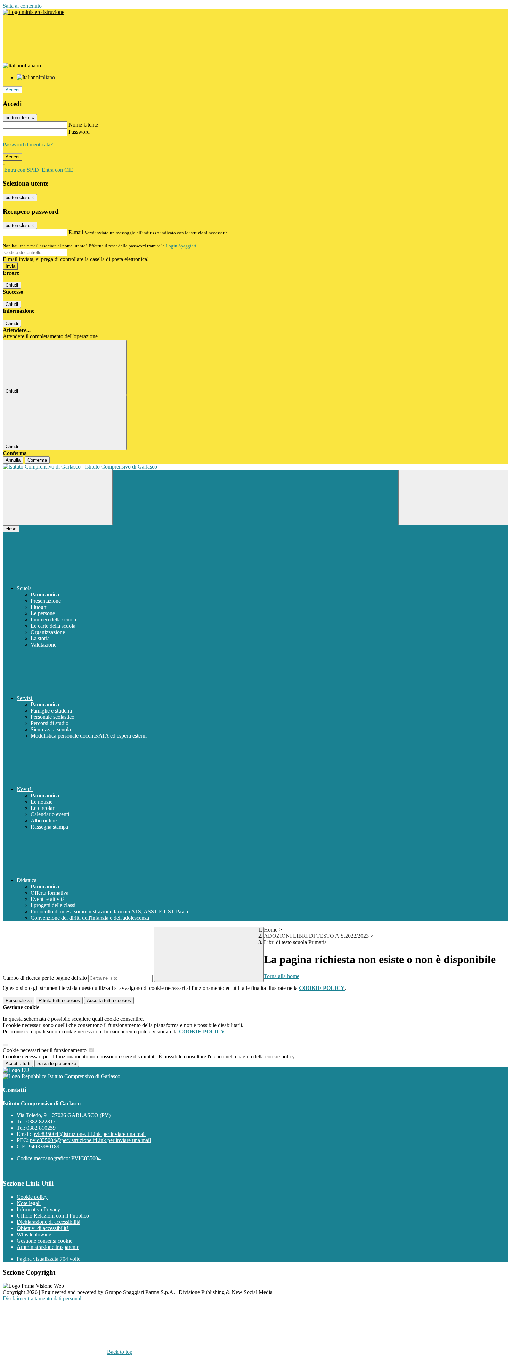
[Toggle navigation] (58, 497)
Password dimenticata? (28, 144)
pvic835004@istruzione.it (89, 1134)
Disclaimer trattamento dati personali (43, 1298)
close (11, 528)
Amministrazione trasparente (48, 1247)
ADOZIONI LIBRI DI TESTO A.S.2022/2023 (316, 936)
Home (270, 930)
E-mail (75, 232)
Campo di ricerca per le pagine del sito (45, 978)
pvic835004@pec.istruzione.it (90, 1140)
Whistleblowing (34, 1234)
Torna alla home (281, 976)
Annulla (13, 460)
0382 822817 (41, 1121)
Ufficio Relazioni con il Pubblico (53, 1216)
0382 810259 (41, 1128)
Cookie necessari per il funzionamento (45, 1050)
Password (79, 132)
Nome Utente (83, 125)
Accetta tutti (109, 1000)
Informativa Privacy (38, 1209)
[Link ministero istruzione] (33, 12)
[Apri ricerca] (453, 497)
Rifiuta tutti (59, 1000)
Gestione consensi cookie (44, 1241)
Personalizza (19, 1000)
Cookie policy (32, 1197)
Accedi (12, 89)
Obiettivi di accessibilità (43, 1228)
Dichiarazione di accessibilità (48, 1222)
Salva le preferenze (56, 1063)
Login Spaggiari (181, 246)
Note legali (29, 1203)
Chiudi (12, 285)
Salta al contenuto (22, 6)
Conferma (37, 460)
